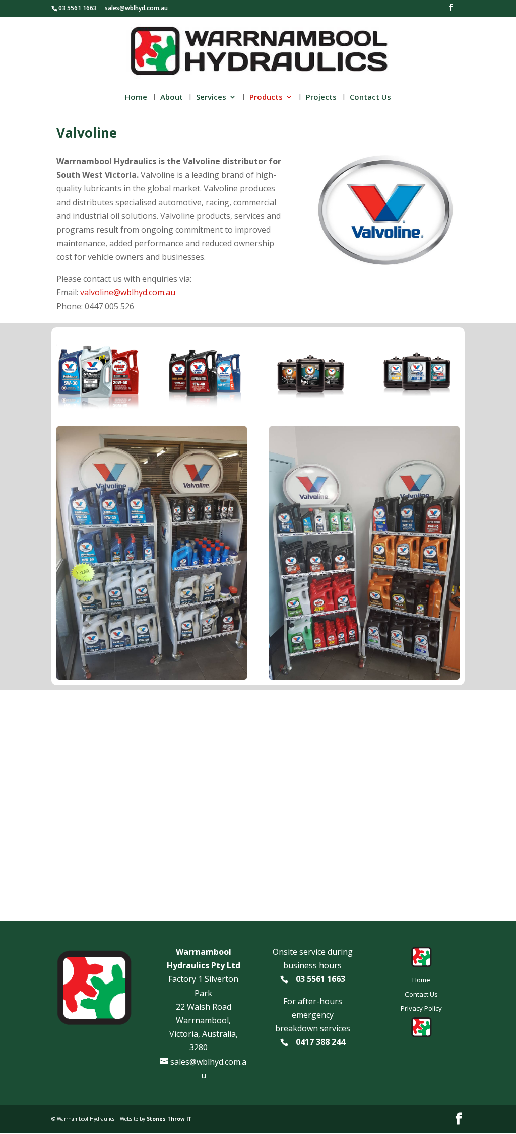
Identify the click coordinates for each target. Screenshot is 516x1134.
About (171, 97)
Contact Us (370, 97)
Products (266, 97)
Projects (321, 97)
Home (136, 97)
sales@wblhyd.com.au (136, 8)
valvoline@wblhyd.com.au (127, 292)
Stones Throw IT (169, 1118)
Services (211, 97)
